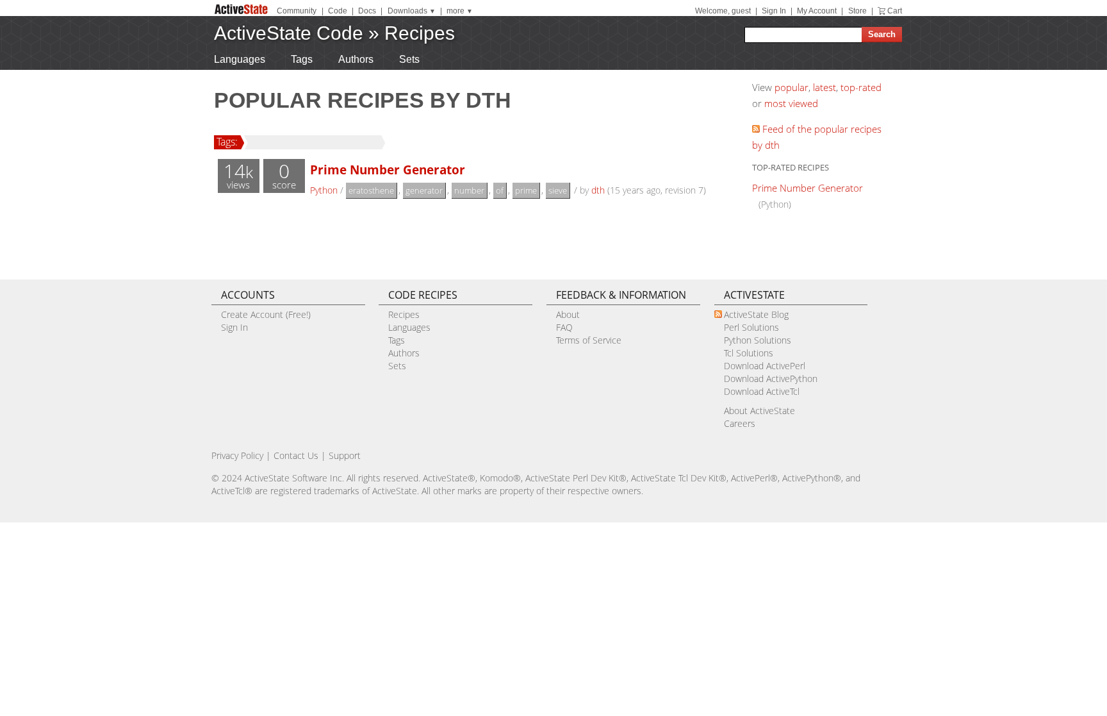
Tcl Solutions (748, 353)
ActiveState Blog (756, 314)
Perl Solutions (751, 327)
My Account (817, 10)
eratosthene (371, 190)
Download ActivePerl (764, 366)
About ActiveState (759, 410)
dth (598, 190)
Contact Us (296, 455)
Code (337, 10)
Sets (409, 59)
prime (526, 190)
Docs (367, 10)
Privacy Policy (237, 455)
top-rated (861, 87)
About (568, 314)
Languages (239, 59)
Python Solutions (757, 340)
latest (824, 87)
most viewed (791, 103)
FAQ (564, 327)
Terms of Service (588, 340)
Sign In (774, 10)
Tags (302, 59)
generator (424, 190)
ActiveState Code (288, 33)
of (500, 190)
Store (857, 10)
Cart (894, 10)
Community (296, 10)
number (469, 190)
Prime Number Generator (387, 169)
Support (345, 455)
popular (791, 87)
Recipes (419, 33)
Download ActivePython (770, 378)
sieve (557, 190)
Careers (739, 423)
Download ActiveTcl (762, 391)
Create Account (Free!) (266, 314)
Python (324, 190)
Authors (355, 59)
